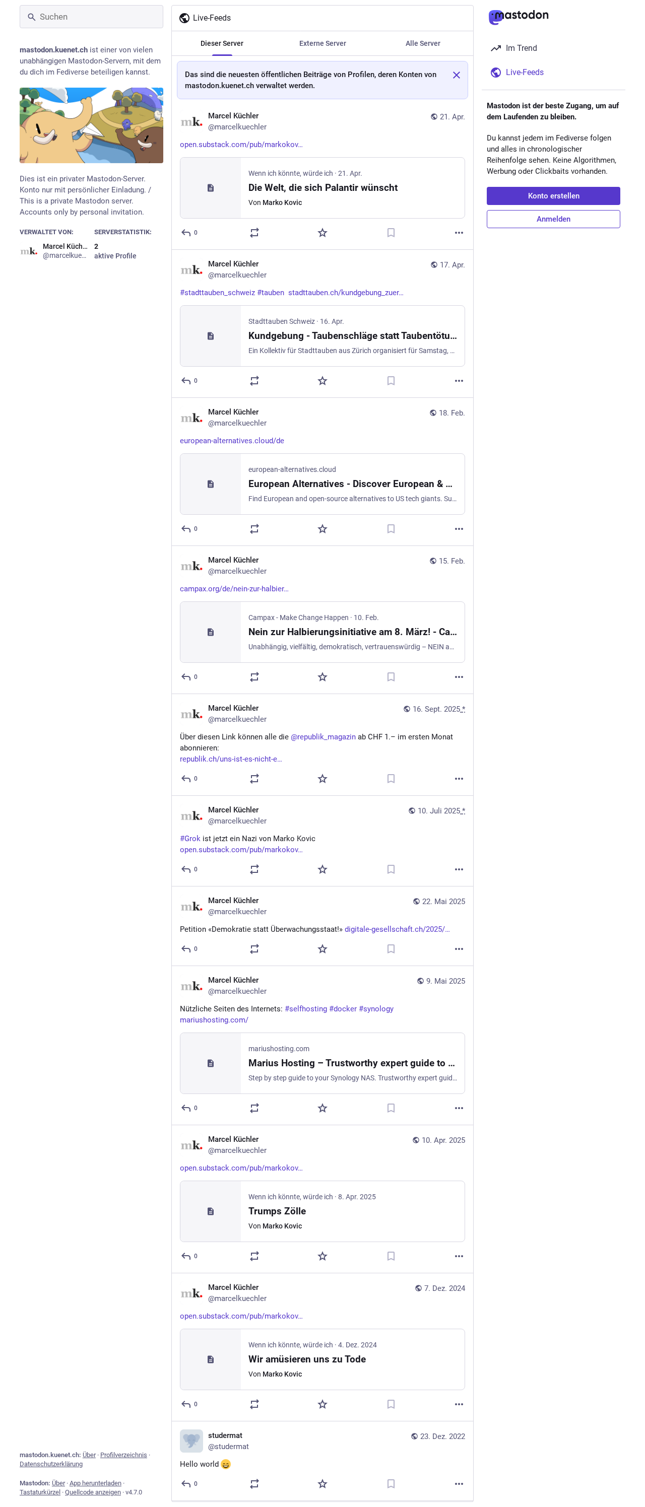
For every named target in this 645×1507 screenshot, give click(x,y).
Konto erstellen (553, 195)
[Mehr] (459, 233)
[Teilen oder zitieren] (254, 233)
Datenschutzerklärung (51, 1464)
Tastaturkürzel (40, 1492)
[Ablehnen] (456, 75)
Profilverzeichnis (123, 1455)
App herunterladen (95, 1483)
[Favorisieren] (322, 233)
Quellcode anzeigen (93, 1492)
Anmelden (553, 219)
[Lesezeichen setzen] (391, 233)
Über (89, 1455)
